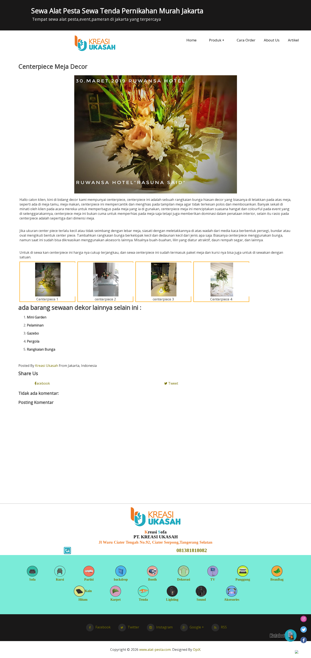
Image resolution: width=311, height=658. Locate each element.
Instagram (164, 627)
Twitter (133, 627)
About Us (271, 40)
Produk (215, 40)
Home (191, 40)
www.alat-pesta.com (155, 649)
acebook (43, 383)
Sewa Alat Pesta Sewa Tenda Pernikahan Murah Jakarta (117, 10)
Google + (197, 627)
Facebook (103, 627)
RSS (224, 627)
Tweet (172, 383)
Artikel (293, 40)
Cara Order (246, 40)
